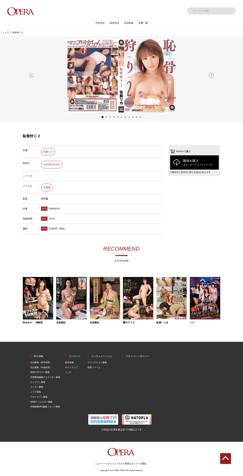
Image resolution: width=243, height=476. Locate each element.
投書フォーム (94, 367)
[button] (31, 75)
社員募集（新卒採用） (41, 362)
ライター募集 (36, 387)
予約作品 (100, 23)
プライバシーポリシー (137, 356)
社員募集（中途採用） (41, 367)
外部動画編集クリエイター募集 (45, 377)
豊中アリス (129, 322)
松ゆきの (27, 322)
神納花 (39, 322)
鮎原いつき (162, 322)
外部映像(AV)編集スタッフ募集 (45, 406)
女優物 (46, 187)
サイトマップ (71, 367)
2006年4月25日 (51, 164)
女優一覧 (143, 23)
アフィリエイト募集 (97, 362)
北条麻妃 (61, 322)
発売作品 (114, 23)
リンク (68, 372)
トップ (5, 32)
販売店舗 (69, 362)
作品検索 (128, 23)
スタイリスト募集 (38, 397)
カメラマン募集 (37, 382)
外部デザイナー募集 (40, 372)
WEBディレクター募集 (41, 402)
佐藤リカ (48, 151)
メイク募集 (35, 392)
